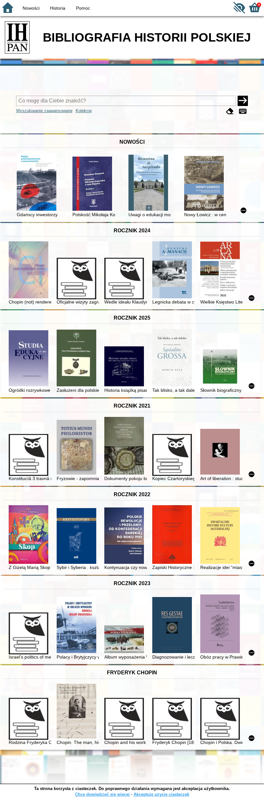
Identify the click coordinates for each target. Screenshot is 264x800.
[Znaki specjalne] (243, 111)
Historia (57, 8)
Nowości (31, 8)
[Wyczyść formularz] (230, 111)
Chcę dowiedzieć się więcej (102, 794)
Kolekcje (84, 110)
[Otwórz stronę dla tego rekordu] (38, 182)
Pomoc (83, 8)
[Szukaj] (243, 101)
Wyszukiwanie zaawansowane (44, 110)
